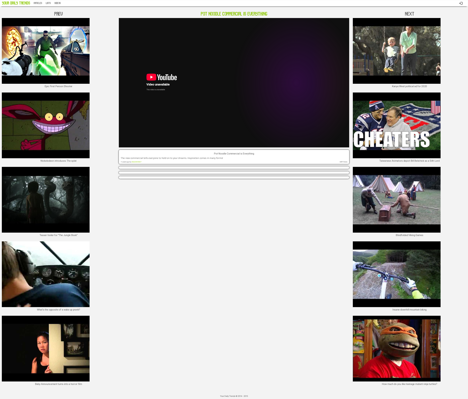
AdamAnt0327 (136, 162)
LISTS (48, 3)
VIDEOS (57, 3)
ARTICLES (38, 3)
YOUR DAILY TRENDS (16, 3)
